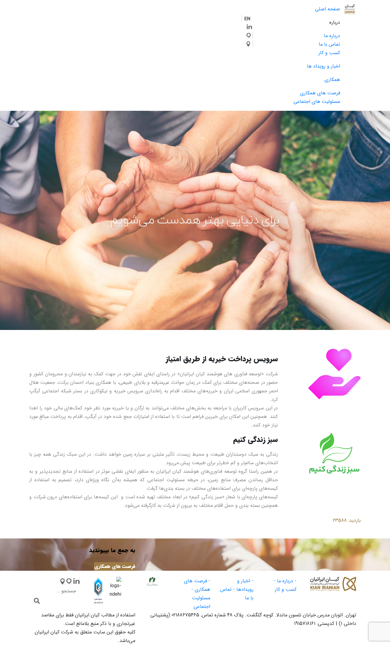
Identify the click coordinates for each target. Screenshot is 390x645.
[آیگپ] (249, 36)
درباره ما (332, 36)
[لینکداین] (76, 581)
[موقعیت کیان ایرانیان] (249, 44)
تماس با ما (329, 44)
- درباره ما (286, 581)
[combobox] (57, 591)
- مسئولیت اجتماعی (200, 598)
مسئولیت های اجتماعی (316, 101)
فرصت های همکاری (320, 93)
